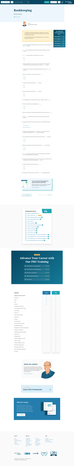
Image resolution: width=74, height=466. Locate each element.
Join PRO (46, 2)
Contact (15, 441)
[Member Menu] (59, 2)
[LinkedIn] (35, 453)
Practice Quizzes (28, 440)
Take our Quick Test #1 (31, 230)
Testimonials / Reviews (18, 440)
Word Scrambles (28, 445)
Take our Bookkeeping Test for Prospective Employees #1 (37, 234)
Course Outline (6, 2)
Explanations (28, 439)
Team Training (16, 444)
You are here (39, 215)
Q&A (26, 446)
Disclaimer (47, 438)
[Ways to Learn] (12, 2)
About (15, 438)
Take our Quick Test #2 (31, 232)
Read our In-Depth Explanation (33, 213)
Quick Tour (16, 439)
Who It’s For (53, 2)
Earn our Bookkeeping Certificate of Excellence (35, 240)
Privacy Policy (47, 440)
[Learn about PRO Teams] (48, 408)
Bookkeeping (28, 438)
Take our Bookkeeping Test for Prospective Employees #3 (37, 238)
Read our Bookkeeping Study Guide (33, 219)
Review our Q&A (31, 221)
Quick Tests (28, 441)
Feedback (50, 194)
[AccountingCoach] (68, 2)
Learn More (21, 414)
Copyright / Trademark (49, 439)
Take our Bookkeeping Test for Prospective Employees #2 (37, 236)
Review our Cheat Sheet (31, 228)
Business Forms (38, 444)
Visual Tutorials (37, 439)
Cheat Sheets (37, 440)
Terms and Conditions (48, 441)
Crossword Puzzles (29, 444)
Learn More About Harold (28, 373)
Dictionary (37, 438)
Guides (36, 441)
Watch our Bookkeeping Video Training (34, 217)
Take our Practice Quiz (32, 215)
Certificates (37, 445)
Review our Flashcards (31, 223)
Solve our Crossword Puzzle (32, 226)
